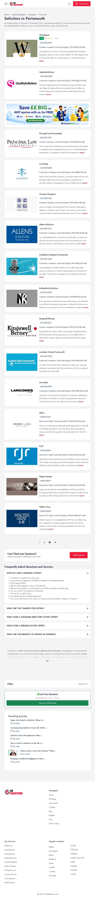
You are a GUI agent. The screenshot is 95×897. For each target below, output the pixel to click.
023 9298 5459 (46, 168)
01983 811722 (45, 417)
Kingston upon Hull (77, 857)
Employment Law (10, 858)
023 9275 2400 (46, 259)
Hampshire (50, 47)
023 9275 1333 (45, 137)
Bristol (51, 863)
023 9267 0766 (46, 356)
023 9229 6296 (46, 76)
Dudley (73, 845)
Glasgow (74, 853)
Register (52, 815)
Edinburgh (74, 849)
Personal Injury (9, 850)
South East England (62, 47)
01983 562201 (45, 450)
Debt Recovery (9, 882)
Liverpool (74, 870)
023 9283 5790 (46, 43)
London (73, 874)
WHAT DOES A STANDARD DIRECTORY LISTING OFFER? (32, 617)
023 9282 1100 (45, 198)
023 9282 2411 (45, 229)
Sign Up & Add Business (47, 703)
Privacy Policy (54, 823)
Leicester (74, 866)
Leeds (73, 862)
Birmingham (53, 851)
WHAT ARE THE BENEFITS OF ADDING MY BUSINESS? (31, 634)
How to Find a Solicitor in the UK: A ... (27, 743)
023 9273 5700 (46, 292)
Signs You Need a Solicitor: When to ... (28, 720)
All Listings (52, 799)
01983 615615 (45, 481)
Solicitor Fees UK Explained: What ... (27, 735)
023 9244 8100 (46, 386)
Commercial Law (10, 874)
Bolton (51, 855)
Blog (50, 811)
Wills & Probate (10, 866)
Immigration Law (10, 870)
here (16, 578)
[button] (87, 684)
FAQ (50, 819)
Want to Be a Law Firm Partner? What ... (38, 750)
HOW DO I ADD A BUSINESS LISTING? (24, 573)
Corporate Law (9, 878)
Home (51, 795)
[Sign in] (69, 3)
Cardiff (51, 867)
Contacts (52, 807)
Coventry (52, 871)
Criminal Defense (10, 862)
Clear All (81, 684)
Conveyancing (9, 854)
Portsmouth (43, 80)
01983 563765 (45, 511)
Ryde (41, 421)
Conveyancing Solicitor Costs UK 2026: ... (29, 727)
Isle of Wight (48, 421)
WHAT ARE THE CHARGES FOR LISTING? (25, 608)
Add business (78, 555)
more (41, 61)
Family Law (8, 845)
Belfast (51, 847)
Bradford (52, 859)
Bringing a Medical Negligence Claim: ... (28, 758)
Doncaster (52, 875)
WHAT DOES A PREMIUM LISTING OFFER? (26, 625)
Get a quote (53, 803)
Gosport (42, 327)
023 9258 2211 (45, 323)
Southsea (42, 47)
